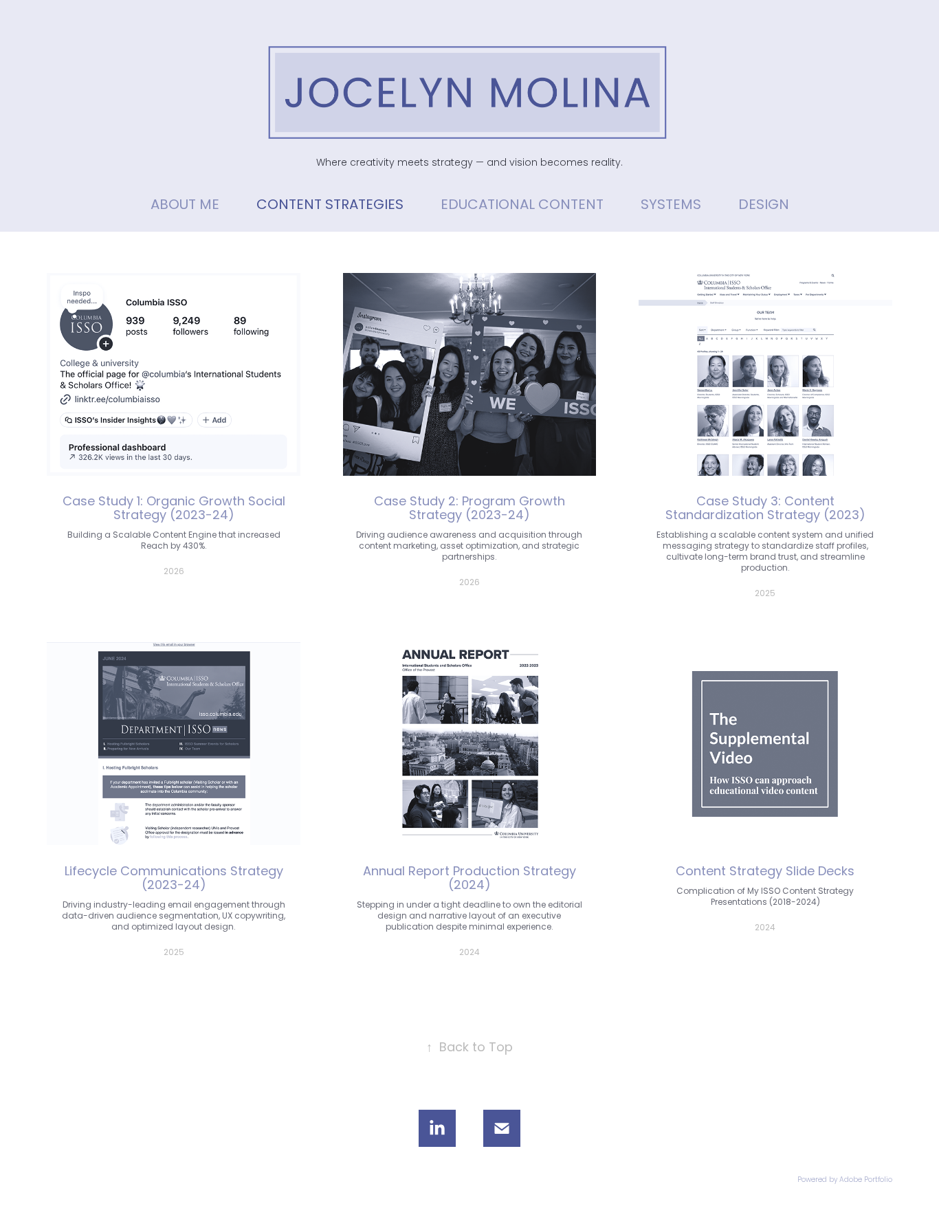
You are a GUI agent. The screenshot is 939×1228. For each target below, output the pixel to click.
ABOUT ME (185, 206)
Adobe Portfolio (865, 1180)
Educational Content (522, 206)
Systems (671, 206)
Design (763, 206)
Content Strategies (330, 206)
